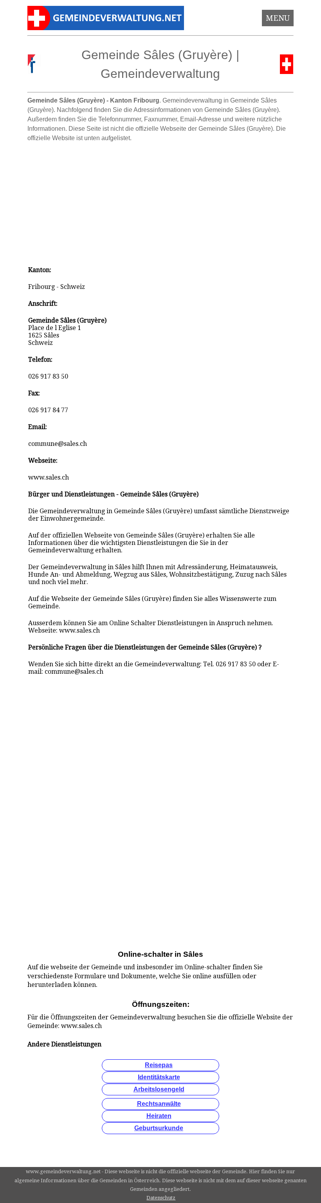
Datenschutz (160, 1198)
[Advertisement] (160, 200)
